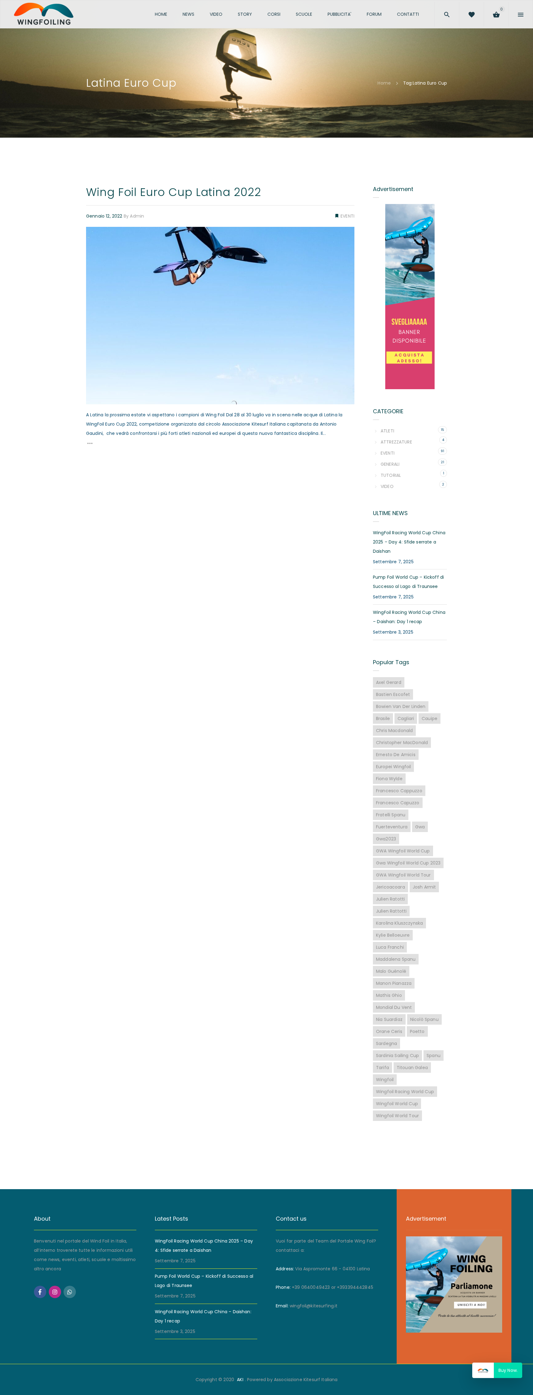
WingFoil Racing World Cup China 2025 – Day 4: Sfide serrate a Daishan (409, 542)
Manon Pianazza (393, 983)
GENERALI (390, 464)
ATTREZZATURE (396, 442)
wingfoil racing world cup (405, 1092)
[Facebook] (40, 1292)
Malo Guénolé (391, 971)
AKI (240, 1379)
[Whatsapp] (70, 1292)
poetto (417, 1031)
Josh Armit (424, 887)
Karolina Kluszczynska (399, 923)
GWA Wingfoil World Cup (403, 851)
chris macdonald (394, 730)
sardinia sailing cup (397, 1055)
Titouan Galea (412, 1067)
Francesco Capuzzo (397, 803)
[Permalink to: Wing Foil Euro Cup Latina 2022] (93, 234)
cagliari (406, 718)
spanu (433, 1055)
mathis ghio (389, 995)
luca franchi (390, 947)
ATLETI (387, 431)
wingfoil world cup (397, 1104)
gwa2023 (386, 839)
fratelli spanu (390, 815)
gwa (420, 827)
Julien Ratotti (390, 899)
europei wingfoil (393, 767)
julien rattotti (391, 911)
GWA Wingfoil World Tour (403, 875)
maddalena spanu (395, 959)
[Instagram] (55, 1292)
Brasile (383, 718)
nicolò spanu (424, 1019)
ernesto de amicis (395, 755)
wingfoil (385, 1079)
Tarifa (382, 1067)
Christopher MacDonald (402, 742)
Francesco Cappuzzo (399, 791)
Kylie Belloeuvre (393, 935)
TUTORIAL (391, 475)
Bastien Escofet (393, 694)
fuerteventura (391, 827)
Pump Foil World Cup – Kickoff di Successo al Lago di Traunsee (408, 581)
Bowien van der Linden (400, 706)
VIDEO (387, 486)
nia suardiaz (389, 1019)
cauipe (429, 718)
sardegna (386, 1043)
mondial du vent (394, 1007)
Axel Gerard (388, 682)
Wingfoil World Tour (397, 1116)
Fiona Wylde (389, 779)
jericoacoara (390, 887)
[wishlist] (483, 13)
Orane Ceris (389, 1031)
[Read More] (90, 444)
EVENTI (346, 216)
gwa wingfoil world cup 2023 (408, 863)
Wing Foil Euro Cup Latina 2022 (173, 192)
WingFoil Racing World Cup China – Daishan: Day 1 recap (409, 617)
